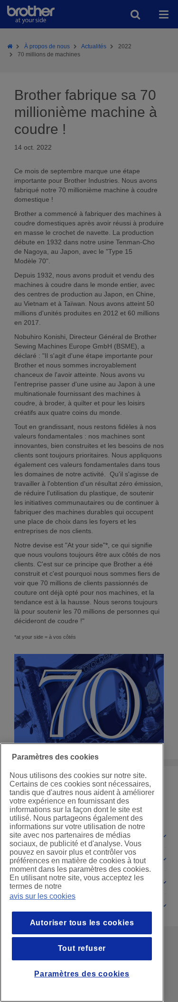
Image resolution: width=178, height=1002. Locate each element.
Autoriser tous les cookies (82, 923)
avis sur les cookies (42, 896)
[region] (82, 872)
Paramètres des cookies (82, 974)
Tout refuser (82, 948)
